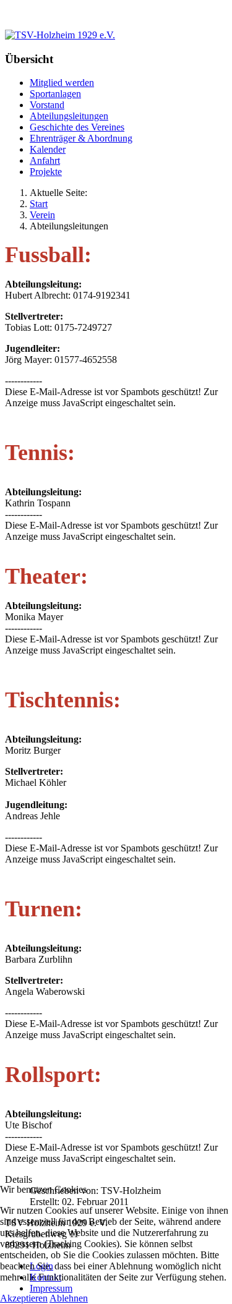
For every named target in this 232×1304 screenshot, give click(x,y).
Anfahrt (45, 160)
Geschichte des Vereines (77, 127)
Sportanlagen (55, 93)
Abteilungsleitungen (69, 116)
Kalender (48, 149)
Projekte (46, 171)
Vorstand (47, 105)
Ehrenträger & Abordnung (81, 138)
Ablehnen (68, 1298)
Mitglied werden (62, 82)
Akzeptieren (24, 1298)
